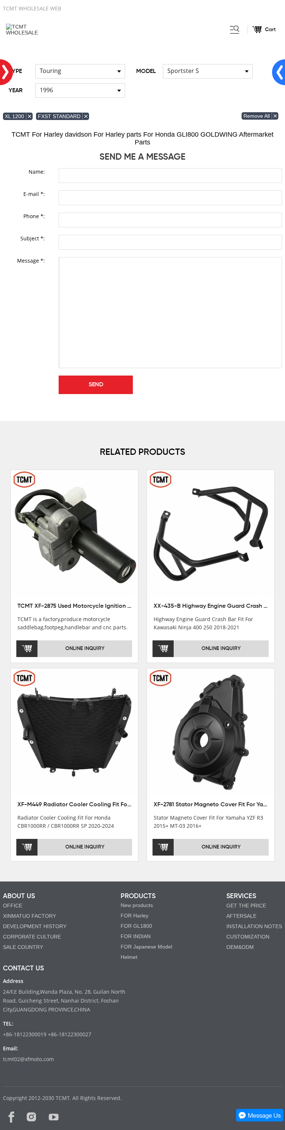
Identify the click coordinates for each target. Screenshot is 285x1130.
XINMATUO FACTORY (29, 916)
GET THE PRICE (246, 906)
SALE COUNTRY (23, 947)
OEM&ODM (240, 947)
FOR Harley (134, 916)
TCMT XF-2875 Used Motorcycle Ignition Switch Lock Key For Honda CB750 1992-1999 (133, 606)
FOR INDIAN (136, 936)
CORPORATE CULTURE (32, 937)
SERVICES (241, 896)
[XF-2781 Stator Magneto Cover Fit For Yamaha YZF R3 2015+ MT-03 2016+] (211, 732)
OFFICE (12, 906)
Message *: (31, 260)
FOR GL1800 (136, 926)
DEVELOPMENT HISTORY (34, 926)
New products (137, 905)
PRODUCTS (138, 896)
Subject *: (32, 238)
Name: (37, 171)
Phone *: (34, 216)
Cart (270, 29)
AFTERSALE (241, 916)
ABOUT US (19, 896)
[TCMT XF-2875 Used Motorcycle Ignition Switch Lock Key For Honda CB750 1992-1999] (74, 533)
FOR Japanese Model (146, 947)
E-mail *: (34, 193)
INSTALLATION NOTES (254, 926)
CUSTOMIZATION (247, 937)
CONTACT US (23, 968)
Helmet (129, 957)
